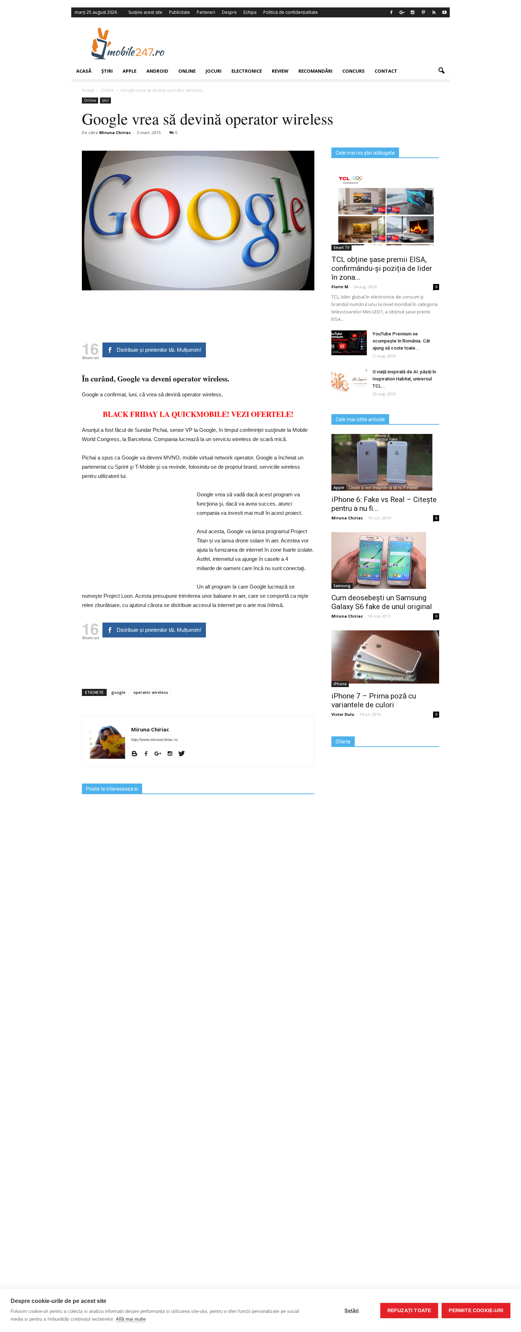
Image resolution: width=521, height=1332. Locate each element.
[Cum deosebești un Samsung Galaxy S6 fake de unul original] (385, 560)
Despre (229, 12)
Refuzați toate (409, 1310)
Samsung (342, 585)
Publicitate (179, 12)
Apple (129, 71)
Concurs (353, 71)
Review (280, 71)
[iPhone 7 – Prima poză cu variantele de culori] (385, 657)
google (118, 692)
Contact (386, 71)
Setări (351, 1310)
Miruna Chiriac (115, 132)
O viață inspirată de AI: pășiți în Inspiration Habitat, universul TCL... (404, 379)
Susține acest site (145, 12)
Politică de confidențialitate (290, 12)
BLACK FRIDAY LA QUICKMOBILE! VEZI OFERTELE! (198, 414)
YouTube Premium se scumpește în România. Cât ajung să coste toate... (401, 341)
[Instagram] (412, 12)
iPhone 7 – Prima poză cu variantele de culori (373, 700)
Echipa (250, 12)
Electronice (246, 71)
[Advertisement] (318, 43)
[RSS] (433, 12)
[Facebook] (391, 12)
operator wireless (150, 692)
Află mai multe (131, 1319)
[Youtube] (444, 12)
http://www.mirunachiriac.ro (154, 739)
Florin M (339, 286)
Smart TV (341, 247)
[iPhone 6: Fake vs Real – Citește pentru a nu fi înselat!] (385, 462)
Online (187, 71)
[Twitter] (184, 754)
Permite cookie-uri (476, 1310)
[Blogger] (137, 754)
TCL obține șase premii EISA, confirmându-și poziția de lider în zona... (381, 268)
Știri (107, 71)
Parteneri (206, 12)
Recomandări (315, 71)
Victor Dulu (342, 714)
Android (157, 71)
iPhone (340, 683)
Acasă (83, 71)
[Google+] (402, 12)
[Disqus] (198, 1031)
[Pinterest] (423, 12)
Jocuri (214, 71)
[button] (441, 70)
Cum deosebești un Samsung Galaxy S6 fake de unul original (381, 602)
